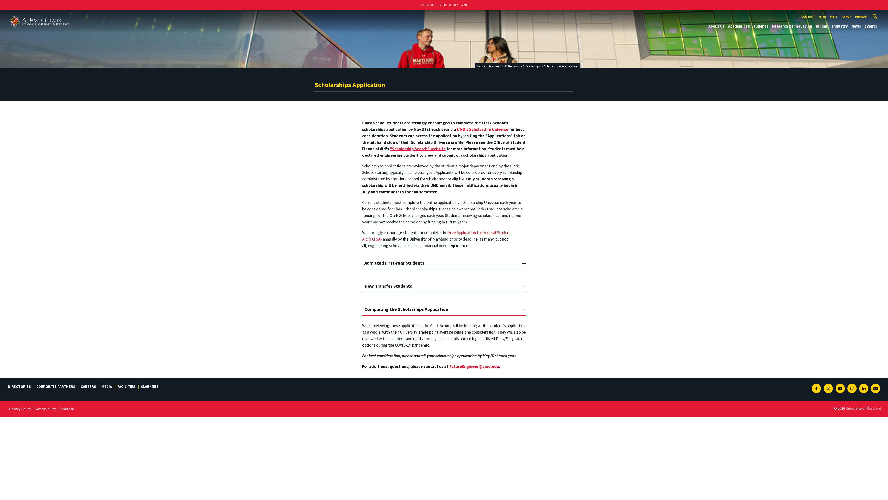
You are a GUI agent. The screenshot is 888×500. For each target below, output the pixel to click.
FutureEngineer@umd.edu (474, 366)
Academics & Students (748, 26)
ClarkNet (150, 386)
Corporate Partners (55, 386)
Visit (834, 16)
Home (481, 66)
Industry (840, 26)
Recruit (861, 16)
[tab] (444, 261)
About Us (716, 26)
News (856, 26)
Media (107, 386)
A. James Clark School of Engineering (39, 14)
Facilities (126, 386)
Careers (88, 386)
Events (871, 26)
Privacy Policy (20, 408)
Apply (846, 16)
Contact (808, 16)
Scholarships (532, 66)
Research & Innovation (792, 26)
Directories (19, 386)
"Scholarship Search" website (418, 148)
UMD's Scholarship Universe (482, 129)
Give (822, 16)
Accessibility (46, 408)
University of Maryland (444, 5)
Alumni (822, 26)
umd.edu (67, 408)
